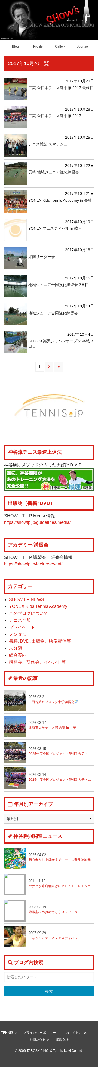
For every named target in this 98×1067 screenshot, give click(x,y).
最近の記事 (25, 678)
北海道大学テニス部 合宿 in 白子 (52, 725)
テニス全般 (20, 620)
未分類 (15, 648)
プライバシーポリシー (39, 1033)
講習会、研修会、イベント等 (37, 662)
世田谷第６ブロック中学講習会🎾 (53, 699)
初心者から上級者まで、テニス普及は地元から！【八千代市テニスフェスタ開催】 (61, 857)
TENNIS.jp (9, 1033)
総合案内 (17, 655)
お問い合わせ (39, 1040)
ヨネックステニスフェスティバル (53, 935)
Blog (15, 46)
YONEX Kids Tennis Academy (38, 606)
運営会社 (62, 1040)
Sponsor (82, 46)
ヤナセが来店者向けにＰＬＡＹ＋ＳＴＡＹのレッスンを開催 (61, 883)
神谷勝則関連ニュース (37, 836)
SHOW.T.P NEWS (26, 599)
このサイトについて (77, 1033)
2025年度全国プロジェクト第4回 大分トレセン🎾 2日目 (61, 751)
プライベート (22, 627)
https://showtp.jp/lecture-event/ (33, 564)
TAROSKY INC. (38, 1051)
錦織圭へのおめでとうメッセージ (53, 909)
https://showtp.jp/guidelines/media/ (37, 522)
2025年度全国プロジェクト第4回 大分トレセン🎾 (61, 777)
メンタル (17, 634)
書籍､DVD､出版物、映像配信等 (40, 641)
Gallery (60, 46)
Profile (38, 46)
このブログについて (28, 613)
